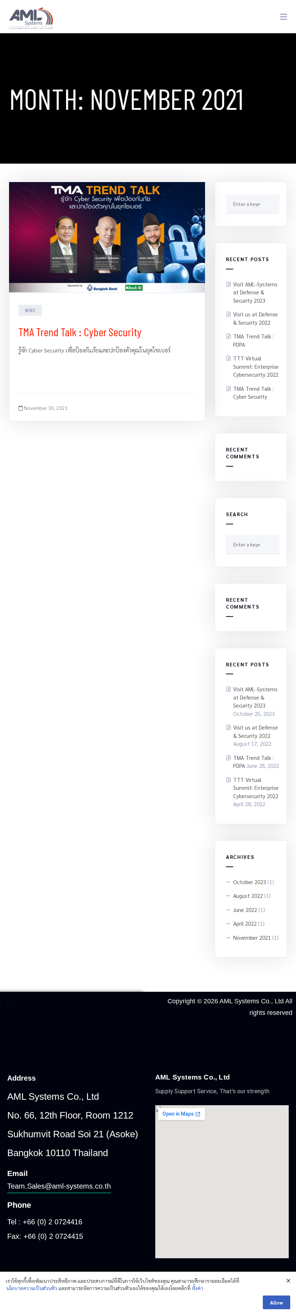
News (30, 310)
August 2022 (248, 895)
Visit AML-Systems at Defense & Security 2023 (255, 292)
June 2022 (245, 909)
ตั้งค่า (197, 1288)
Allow (276, 1302)
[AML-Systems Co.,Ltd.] (31, 16)
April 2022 (245, 923)
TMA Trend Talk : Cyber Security (81, 331)
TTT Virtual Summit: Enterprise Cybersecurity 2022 (256, 366)
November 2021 (252, 937)
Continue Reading (48, 374)
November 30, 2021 (45, 408)
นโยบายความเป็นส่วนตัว (31, 1288)
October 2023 (249, 881)
